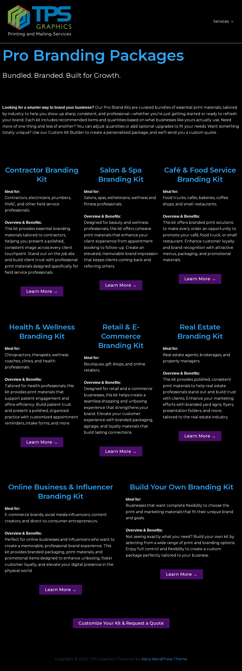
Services (221, 21)
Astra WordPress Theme (164, 659)
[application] (231, 21)
